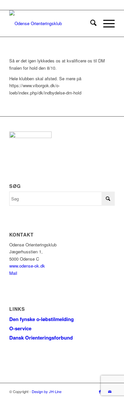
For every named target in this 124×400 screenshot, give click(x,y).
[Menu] (106, 23)
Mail (13, 273)
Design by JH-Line (47, 391)
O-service (20, 328)
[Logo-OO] (51, 23)
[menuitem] (90, 23)
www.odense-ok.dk (27, 266)
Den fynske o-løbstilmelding (41, 319)
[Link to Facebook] (100, 391)
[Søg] (90, 23)
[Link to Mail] (110, 391)
